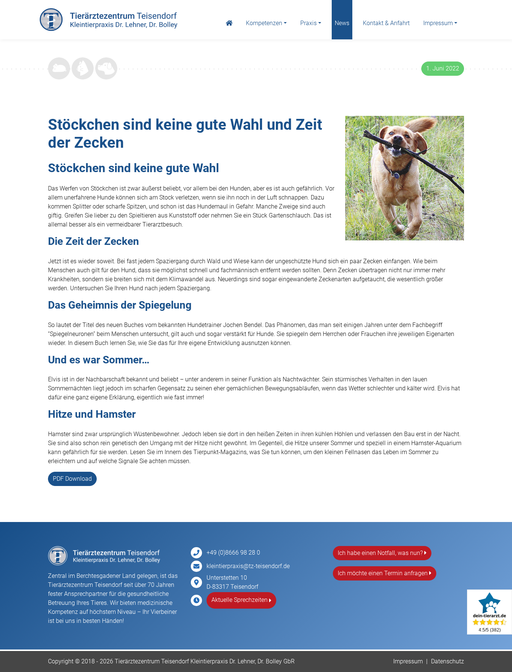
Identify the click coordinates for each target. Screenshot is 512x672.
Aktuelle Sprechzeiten (240, 599)
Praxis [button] (308, 23)
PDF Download (72, 478)
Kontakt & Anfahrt (386, 23)
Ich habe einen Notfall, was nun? (381, 552)
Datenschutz (447, 661)
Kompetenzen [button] (264, 23)
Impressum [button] (438, 23)
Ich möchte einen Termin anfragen (383, 573)
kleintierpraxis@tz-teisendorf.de (248, 566)
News (342, 23)
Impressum (408, 661)
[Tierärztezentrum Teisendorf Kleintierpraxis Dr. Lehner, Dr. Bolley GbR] (108, 20)
